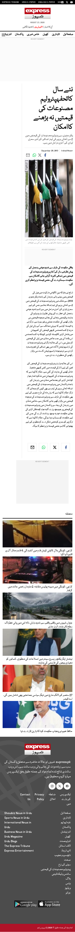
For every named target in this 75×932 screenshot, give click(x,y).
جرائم (68, 893)
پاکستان (19, 34)
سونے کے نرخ (64, 865)
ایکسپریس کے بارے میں (65, 799)
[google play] (25, 905)
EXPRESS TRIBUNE (10, 2)
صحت (67, 860)
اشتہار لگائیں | (28, 27)
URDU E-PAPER (29, 2)
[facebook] (65, 447)
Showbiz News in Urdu (18, 813)
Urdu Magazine (13, 837)
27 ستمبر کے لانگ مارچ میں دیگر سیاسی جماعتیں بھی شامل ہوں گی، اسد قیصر (37, 697)
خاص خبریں (33, 34)
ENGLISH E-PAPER (46, 2)
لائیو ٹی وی (38, 27)
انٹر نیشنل (66, 832)
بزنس (68, 883)
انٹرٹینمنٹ (65, 841)
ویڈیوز (68, 888)
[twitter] (54, 447)
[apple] (49, 905)
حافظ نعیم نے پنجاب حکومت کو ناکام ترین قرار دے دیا (46, 731)
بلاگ (68, 879)
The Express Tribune (17, 846)
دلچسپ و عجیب (62, 855)
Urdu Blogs (10, 841)
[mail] (32, 447)
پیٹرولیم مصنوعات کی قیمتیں (56, 869)
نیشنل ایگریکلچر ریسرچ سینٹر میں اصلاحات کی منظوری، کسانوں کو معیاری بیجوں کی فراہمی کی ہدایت (39, 661)
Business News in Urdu (18, 832)
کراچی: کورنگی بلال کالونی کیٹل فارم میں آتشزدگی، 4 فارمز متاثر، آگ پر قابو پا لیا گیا (38, 553)
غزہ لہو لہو (66, 822)
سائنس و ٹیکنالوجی (61, 874)
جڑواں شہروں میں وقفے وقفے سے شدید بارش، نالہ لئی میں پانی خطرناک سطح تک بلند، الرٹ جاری (38, 625)
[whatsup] (43, 447)
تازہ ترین (56, 34)
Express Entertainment (19, 851)
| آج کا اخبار (47, 27)
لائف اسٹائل (65, 846)
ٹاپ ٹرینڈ (66, 851)
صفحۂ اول (68, 34)
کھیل (45, 34)
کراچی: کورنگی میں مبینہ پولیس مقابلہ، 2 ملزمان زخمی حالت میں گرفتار (40, 589)
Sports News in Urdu (16, 818)
